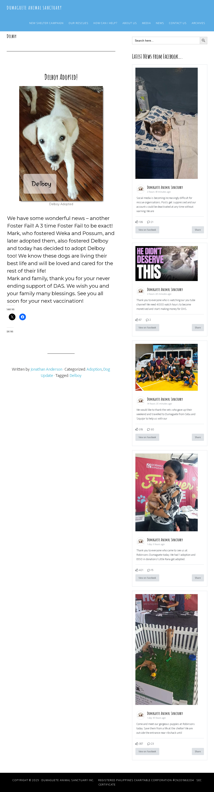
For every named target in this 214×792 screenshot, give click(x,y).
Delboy (76, 375)
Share (198, 230)
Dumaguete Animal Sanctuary (34, 8)
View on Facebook (147, 230)
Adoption (94, 369)
